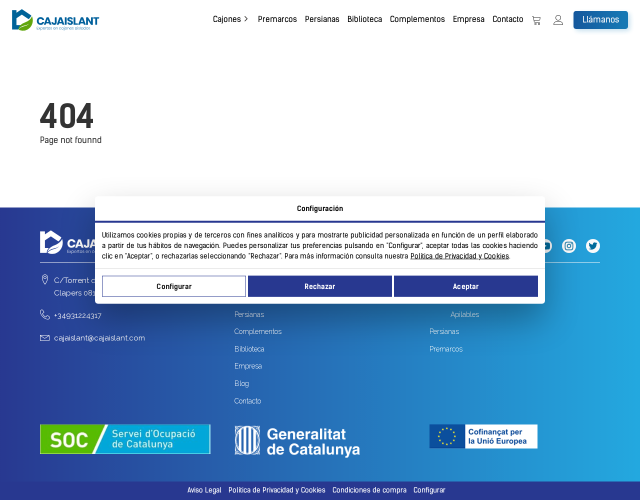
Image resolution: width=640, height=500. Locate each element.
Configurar (173, 286)
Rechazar (319, 286)
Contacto (508, 19)
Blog (241, 384)
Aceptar (465, 286)
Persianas (322, 19)
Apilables (464, 314)
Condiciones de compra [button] (369, 490)
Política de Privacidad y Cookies (459, 256)
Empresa (468, 19)
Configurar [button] (430, 490)
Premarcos (277, 19)
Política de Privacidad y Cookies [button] (277, 490)
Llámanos (600, 19)
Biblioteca (365, 19)
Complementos (417, 19)
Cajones (227, 19)
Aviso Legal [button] (205, 490)
